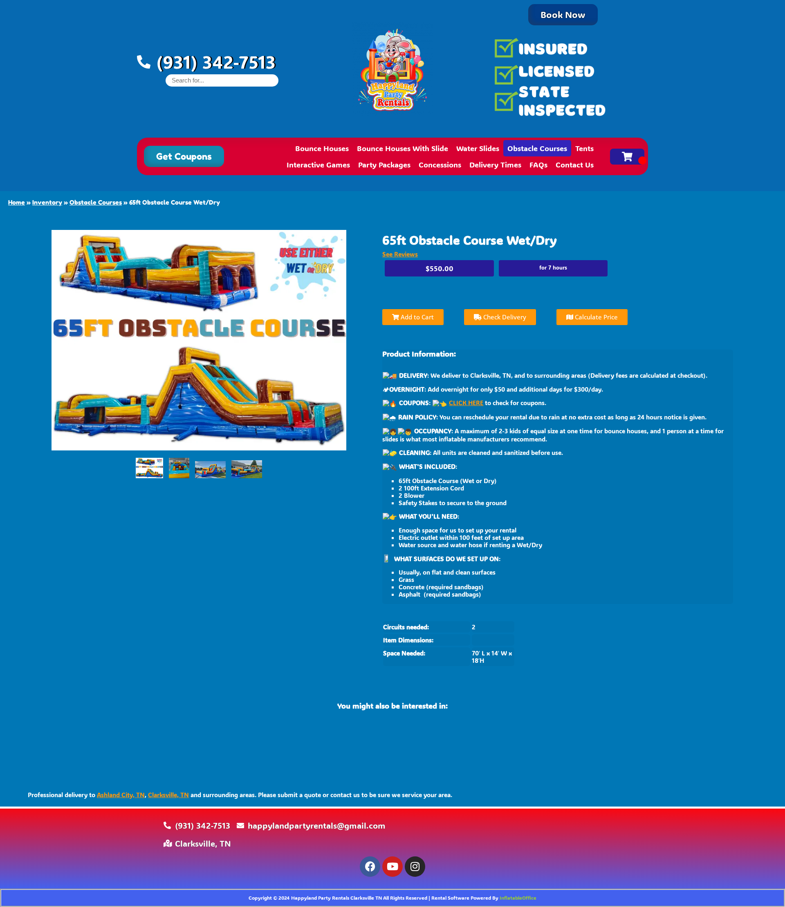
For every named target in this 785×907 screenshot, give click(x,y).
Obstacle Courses (537, 148)
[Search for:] (222, 80)
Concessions (440, 164)
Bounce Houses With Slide (402, 148)
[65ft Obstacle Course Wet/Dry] (149, 468)
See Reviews (400, 254)
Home (16, 202)
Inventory (47, 202)
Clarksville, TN (168, 795)
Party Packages (384, 164)
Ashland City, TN (121, 795)
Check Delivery (504, 317)
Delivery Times (495, 164)
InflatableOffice (518, 897)
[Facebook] (370, 866)
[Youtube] (392, 866)
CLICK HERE (466, 403)
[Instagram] (415, 866)
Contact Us (575, 164)
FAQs (538, 164)
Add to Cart (416, 317)
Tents (584, 148)
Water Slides (477, 148)
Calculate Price (595, 317)
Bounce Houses (322, 148)
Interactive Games (318, 164)
